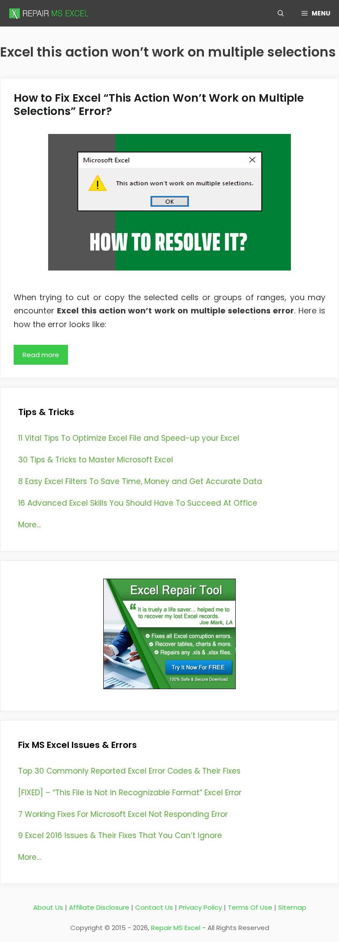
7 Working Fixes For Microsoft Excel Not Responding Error (123, 814)
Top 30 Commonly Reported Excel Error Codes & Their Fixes (129, 771)
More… (29, 857)
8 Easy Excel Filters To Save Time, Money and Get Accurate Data (140, 481)
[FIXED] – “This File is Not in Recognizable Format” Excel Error (129, 792)
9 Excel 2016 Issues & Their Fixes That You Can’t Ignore (120, 835)
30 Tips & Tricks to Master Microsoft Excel (95, 459)
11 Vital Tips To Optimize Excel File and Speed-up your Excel (128, 438)
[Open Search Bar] (281, 13)
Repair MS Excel (175, 927)
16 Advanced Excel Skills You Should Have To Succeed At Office (137, 503)
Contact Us (154, 907)
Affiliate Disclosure (99, 907)
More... (29, 524)
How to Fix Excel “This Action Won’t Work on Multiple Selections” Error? (159, 104)
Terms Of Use (250, 907)
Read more (41, 354)
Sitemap (292, 907)
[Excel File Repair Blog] (50, 13)
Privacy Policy (200, 907)
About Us (48, 907)
